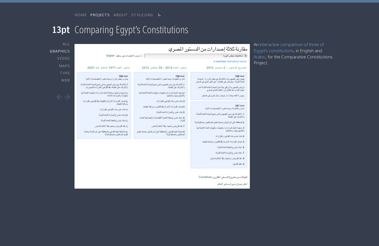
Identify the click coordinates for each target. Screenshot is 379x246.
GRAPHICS (60, 51)
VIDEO (63, 58)
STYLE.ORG (142, 14)
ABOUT (120, 14)
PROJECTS (100, 14)
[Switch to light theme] (159, 15)
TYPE (65, 73)
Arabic (260, 57)
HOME (81, 14)
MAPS (64, 65)
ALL (66, 43)
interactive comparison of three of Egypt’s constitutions (289, 47)
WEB (65, 80)
